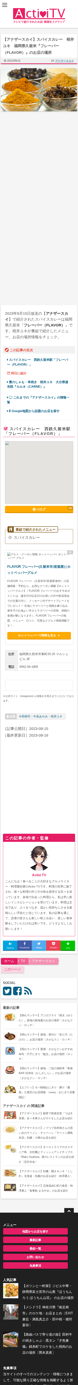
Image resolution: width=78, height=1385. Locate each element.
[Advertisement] (39, 159)
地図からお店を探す (35, 1231)
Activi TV (39, 875)
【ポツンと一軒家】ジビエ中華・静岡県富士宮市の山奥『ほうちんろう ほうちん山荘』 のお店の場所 (48, 1292)
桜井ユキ (56, 716)
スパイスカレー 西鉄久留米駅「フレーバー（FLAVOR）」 (37, 362)
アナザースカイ (64, 60)
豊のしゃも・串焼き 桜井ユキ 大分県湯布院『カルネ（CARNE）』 (37, 384)
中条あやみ (40, 716)
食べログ (39, 509)
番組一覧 (35, 1248)
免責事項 (35, 1265)
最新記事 (35, 1240)
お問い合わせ (35, 1257)
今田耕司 (24, 716)
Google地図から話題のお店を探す (35, 411)
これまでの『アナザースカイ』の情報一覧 (38, 400)
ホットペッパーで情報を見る (37, 635)
